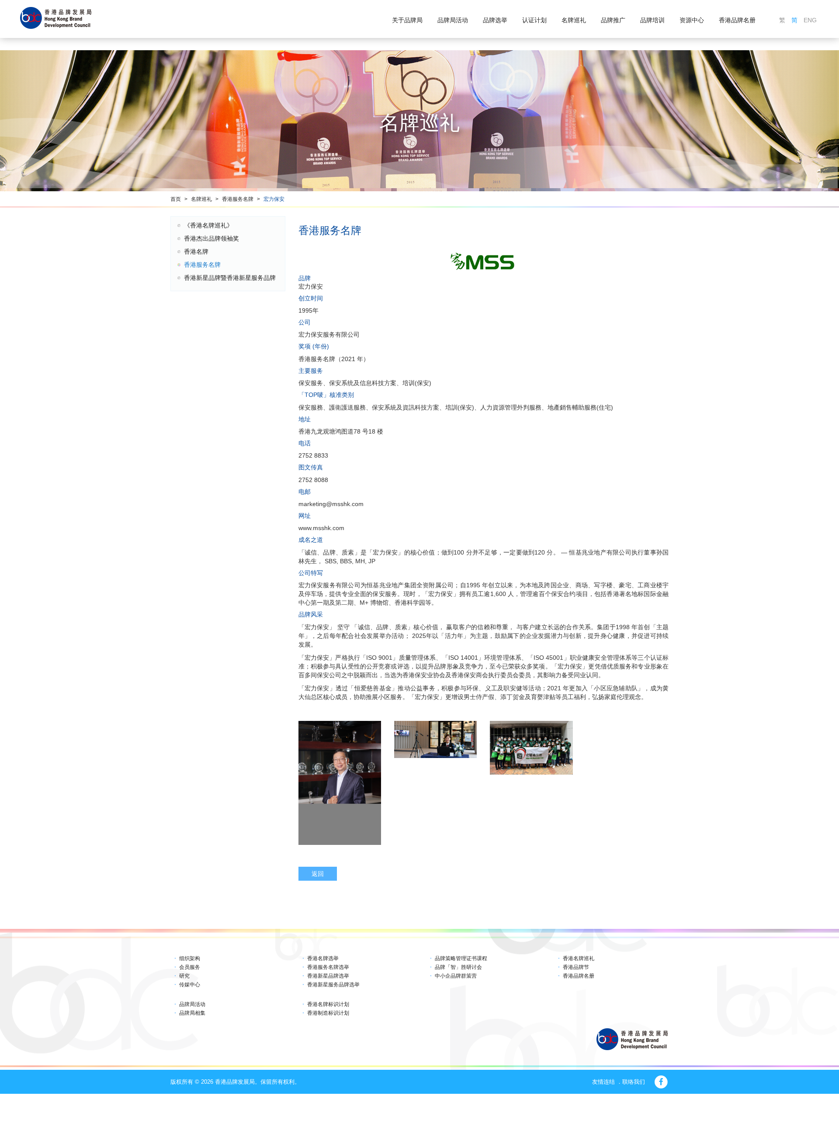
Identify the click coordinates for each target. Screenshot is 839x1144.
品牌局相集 (192, 1013)
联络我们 (633, 1082)
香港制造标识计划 (328, 1013)
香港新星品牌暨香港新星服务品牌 (230, 277)
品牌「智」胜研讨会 (458, 967)
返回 (318, 873)
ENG (810, 20)
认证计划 (534, 20)
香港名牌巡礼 (578, 958)
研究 (184, 976)
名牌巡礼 (574, 20)
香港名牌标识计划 (328, 1004)
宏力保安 (273, 199)
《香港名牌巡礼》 (208, 225)
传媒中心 (189, 985)
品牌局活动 (452, 20)
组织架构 (189, 958)
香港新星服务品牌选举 (333, 985)
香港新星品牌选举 (328, 976)
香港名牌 (196, 251)
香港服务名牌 (237, 199)
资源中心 (692, 20)
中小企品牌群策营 (456, 976)
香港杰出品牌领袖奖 (211, 238)
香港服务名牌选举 (328, 967)
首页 (175, 199)
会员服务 (189, 967)
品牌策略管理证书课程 (461, 958)
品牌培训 (652, 20)
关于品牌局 (407, 20)
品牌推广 (613, 20)
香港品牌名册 (737, 20)
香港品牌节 (576, 967)
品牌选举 (495, 20)
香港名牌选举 (323, 958)
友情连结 (603, 1082)
